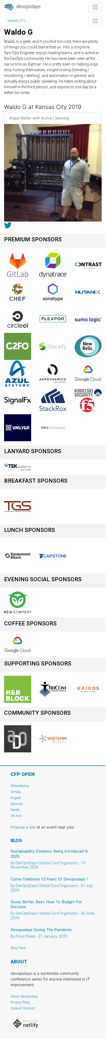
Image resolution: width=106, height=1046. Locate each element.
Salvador (17, 804)
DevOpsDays (28, 6)
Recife (15, 810)
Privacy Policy (20, 1002)
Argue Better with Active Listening (39, 118)
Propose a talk (23, 827)
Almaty (16, 792)
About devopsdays (24, 996)
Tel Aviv (16, 816)
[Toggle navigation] (95, 7)
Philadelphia (20, 786)
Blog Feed (18, 948)
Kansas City (17, 21)
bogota (16, 798)
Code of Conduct (23, 1008)
